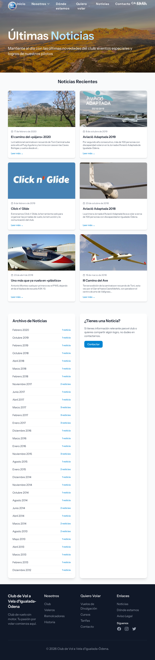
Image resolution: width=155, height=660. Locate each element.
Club (47, 604)
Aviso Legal (125, 616)
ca (133, 3)
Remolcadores (54, 616)
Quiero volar (81, 6)
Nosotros (39, 4)
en (139, 3)
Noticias (102, 4)
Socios (141, 4)
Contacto (122, 4)
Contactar (93, 344)
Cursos (85, 614)
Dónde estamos (63, 6)
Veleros (49, 610)
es (144, 3)
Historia (49, 622)
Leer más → (17, 153)
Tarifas (85, 620)
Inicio (21, 4)
